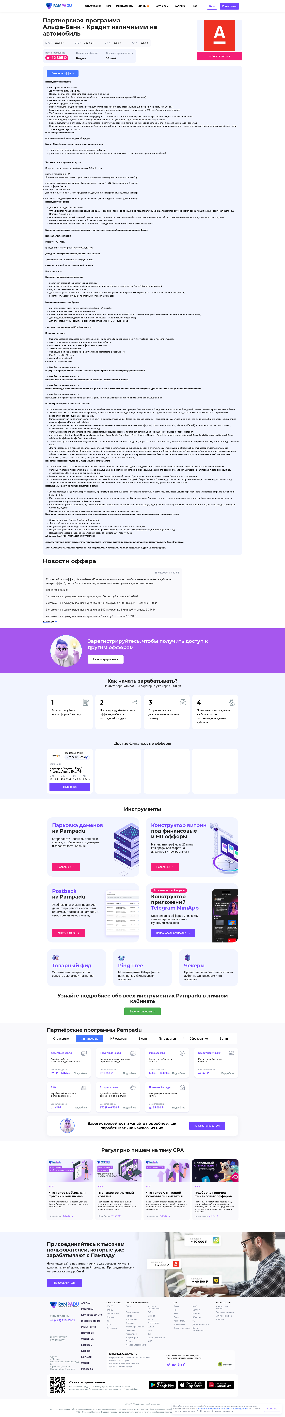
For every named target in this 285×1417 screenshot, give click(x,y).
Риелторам (87, 1309)
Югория (151, 1316)
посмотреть (56, 271)
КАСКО (110, 1310)
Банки (176, 1306)
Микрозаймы (157, 1053)
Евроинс (130, 1341)
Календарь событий (92, 1314)
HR (175, 1310)
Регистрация (229, 6)
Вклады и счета (109, 1087)
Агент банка (179, 1324)
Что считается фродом (69, 348)
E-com (176, 1317)
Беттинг (196, 1310)
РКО (53, 1087)
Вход (212, 6)
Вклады (196, 1313)
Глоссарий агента (90, 1321)
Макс (150, 1330)
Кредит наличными (209, 1053)
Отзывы (85, 1363)
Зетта (150, 1319)
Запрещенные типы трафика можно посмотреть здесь (146, 339)
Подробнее (70, 786)
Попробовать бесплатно (171, 933)
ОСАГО (110, 1306)
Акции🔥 (144, 6)
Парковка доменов (225, 1312)
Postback (220, 1319)
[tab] (61, 1038)
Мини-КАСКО (113, 1313)
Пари (128, 1306)
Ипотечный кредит (160, 1087)
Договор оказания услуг (120, 1366)
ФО (193, 1321)
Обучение (180, 6)
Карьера (86, 1350)
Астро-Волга (131, 1319)
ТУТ (123, 352)
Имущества (112, 1328)
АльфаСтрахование (135, 1327)
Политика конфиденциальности (124, 1363)
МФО (194, 1306)
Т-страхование (132, 1312)
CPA (108, 6)
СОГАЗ (151, 1327)
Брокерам (86, 1345)
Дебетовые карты (61, 1053)
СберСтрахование (156, 1337)
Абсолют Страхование (154, 1307)
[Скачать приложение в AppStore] (191, 1385)
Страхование (93, 6)
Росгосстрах (153, 1323)
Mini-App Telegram (224, 1316)
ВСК (149, 1334)
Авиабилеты (179, 1321)
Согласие (130, 1323)
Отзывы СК (87, 1338)
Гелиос (129, 1316)
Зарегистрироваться (106, 659)
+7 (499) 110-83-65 (62, 1320)
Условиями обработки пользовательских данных (223, 1408)
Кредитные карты (110, 1053)
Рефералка (87, 1369)
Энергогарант (132, 1337)
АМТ (150, 1341)
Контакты (86, 1357)
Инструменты (124, 6)
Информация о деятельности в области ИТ (129, 1357)
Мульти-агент (88, 1326)
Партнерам (162, 6)
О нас (193, 6)
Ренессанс (130, 1330)
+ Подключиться (219, 56)
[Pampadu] (59, 6)
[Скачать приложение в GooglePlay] (162, 1385)
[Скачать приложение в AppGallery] (220, 1385)
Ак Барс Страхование (136, 1345)
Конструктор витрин (222, 1307)
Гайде (150, 1312)
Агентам (86, 1303)
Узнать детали (66, 932)
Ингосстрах (131, 1334)
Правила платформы (119, 1360)
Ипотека (110, 1317)
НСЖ (109, 1324)
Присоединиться (64, 1282)
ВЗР (108, 1321)
